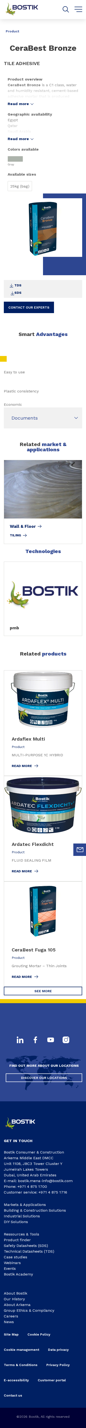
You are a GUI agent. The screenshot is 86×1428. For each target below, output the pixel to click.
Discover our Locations (44, 1078)
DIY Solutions (16, 1222)
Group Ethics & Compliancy (29, 1310)
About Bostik (15, 1293)
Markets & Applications (25, 1204)
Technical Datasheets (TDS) (29, 1251)
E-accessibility (16, 1380)
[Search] (66, 9)
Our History (14, 1299)
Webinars (12, 1262)
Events (10, 1268)
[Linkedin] (20, 1040)
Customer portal (52, 1380)
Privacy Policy (58, 1365)
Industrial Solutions (22, 1216)
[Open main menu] (78, 9)
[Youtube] (50, 1040)
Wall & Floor (23, 526)
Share (75, 28)
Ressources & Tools (21, 1234)
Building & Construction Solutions (35, 1210)
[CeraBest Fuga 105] (43, 934)
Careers (11, 1316)
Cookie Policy (38, 1334)
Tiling (15, 535)
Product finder (17, 1240)
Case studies (15, 1257)
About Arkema (17, 1304)
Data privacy (58, 1350)
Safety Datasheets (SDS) (26, 1245)
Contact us (13, 1395)
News (9, 1322)
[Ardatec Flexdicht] (43, 828)
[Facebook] (35, 1040)
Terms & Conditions (21, 1365)
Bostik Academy (18, 1274)
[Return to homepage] (25, 9)
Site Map (11, 1334)
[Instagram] (66, 1040)
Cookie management (21, 1350)
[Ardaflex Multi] (43, 723)
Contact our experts (28, 307)
